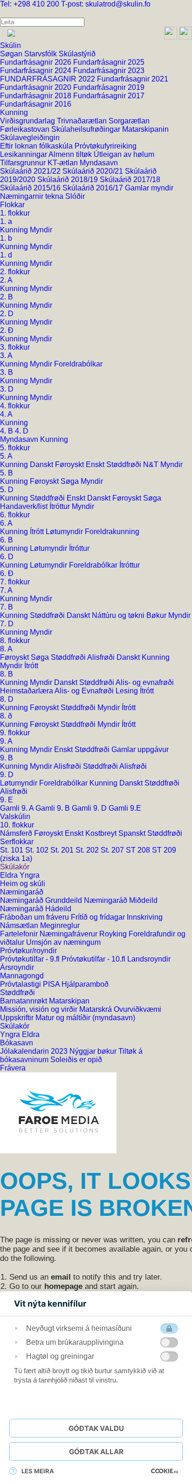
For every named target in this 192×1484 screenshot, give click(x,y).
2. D (7, 314)
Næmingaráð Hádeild (35, 909)
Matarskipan (69, 1001)
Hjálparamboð (85, 984)
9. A (6, 741)
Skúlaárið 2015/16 (31, 188)
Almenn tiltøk (71, 154)
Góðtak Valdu (96, 1428)
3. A (6, 355)
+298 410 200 (30, 4)
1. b (6, 238)
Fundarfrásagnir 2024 (36, 71)
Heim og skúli (22, 884)
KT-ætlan (64, 163)
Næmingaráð (21, 892)
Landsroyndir (149, 959)
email (61, 1277)
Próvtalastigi (21, 984)
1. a (6, 221)
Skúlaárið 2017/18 (130, 179)
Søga (71, 481)
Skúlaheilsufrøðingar (86, 129)
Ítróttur (60, 506)
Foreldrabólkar (78, 364)
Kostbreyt (101, 833)
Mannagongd (22, 976)
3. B (6, 372)
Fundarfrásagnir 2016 (35, 104)
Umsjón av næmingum (63, 942)
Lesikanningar (24, 154)
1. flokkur (15, 213)
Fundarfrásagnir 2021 (132, 79)
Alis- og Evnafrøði (85, 691)
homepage (63, 1286)
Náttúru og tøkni (119, 615)
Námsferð (17, 833)
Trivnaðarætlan (83, 121)
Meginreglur (60, 925)
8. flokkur (15, 640)
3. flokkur (15, 347)
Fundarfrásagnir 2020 (36, 87)
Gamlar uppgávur (140, 749)
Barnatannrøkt (24, 1001)
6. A (6, 523)
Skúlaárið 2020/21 (93, 171)
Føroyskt (70, 464)
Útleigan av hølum (124, 154)
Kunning (14, 112)
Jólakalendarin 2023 (34, 1051)
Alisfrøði (102, 657)
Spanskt (132, 833)
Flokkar (12, 205)
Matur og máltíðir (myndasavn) (85, 1018)
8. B (6, 674)
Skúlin (10, 45)
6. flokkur (15, 515)
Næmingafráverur (69, 934)
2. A (6, 280)
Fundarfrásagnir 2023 (108, 71)
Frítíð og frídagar (99, 917)
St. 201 (62, 850)
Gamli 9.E (125, 808)
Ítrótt (38, 531)
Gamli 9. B (53, 808)
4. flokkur (15, 406)
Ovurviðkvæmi (137, 1009)
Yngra (30, 875)
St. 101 (12, 850)
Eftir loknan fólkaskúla (37, 146)
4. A (6, 414)
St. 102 (37, 850)
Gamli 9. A (17, 808)
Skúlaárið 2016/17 (93, 188)
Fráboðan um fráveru (35, 917)
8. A (6, 649)
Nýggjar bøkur (93, 1051)
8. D (7, 699)
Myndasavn (99, 163)
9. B (6, 758)
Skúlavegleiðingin (30, 138)
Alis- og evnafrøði (145, 682)
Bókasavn (16, 1043)
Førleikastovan (25, 129)
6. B (6, 540)
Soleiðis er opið (76, 1060)
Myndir (41, 230)
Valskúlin (15, 816)
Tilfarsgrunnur (24, 163)
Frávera (13, 1068)
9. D (7, 775)
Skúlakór (14, 867)
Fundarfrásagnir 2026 (36, 62)
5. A (6, 456)
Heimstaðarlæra (27, 691)
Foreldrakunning (112, 531)
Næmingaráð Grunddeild (42, 900)
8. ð (6, 716)
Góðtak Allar (96, 1451)
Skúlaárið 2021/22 (31, 171)
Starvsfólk (41, 54)
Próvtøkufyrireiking (106, 146)
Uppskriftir (17, 1018)
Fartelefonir (20, 934)
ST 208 (139, 850)
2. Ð (7, 330)
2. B (6, 297)
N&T (151, 464)
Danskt (42, 464)
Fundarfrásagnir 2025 (108, 62)
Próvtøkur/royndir (28, 951)
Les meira (37, 1471)
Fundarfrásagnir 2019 (108, 87)
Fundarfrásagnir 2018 (36, 96)
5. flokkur (15, 448)
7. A (6, 590)
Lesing (128, 691)
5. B (6, 473)
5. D (7, 490)
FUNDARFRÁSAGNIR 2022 (48, 79)
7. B (6, 607)
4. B (7, 431)
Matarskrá (96, 1009)
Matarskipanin (145, 129)
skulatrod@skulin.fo (106, 4)
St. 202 (88, 850)
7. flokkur (15, 582)
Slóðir (75, 196)
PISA (52, 984)
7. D (7, 624)
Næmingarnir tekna (32, 196)
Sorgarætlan (129, 121)
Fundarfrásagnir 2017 (108, 96)
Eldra (10, 875)
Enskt (96, 464)
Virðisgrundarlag (28, 121)
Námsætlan (20, 925)
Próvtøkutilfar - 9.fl (31, 959)
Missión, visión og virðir (39, 1009)
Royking (114, 934)
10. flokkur (17, 825)
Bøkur (157, 615)
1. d (6, 255)
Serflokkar (17, 842)
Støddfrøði (124, 464)
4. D (21, 431)
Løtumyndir (65, 531)
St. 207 (113, 850)
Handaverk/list (24, 506)
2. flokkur (15, 272)
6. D (7, 557)
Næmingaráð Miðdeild (121, 900)
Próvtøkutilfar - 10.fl (94, 959)
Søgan (12, 54)
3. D (7, 389)
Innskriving (145, 917)
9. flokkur (15, 733)
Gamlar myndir (149, 188)
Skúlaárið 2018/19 (68, 179)
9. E (6, 800)
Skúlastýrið (77, 54)
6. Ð (7, 573)
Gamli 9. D (90, 808)
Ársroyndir (17, 967)
